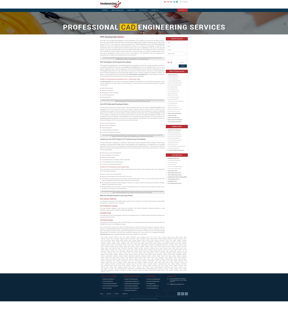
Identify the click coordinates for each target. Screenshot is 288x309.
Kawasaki (180, 249)
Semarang (106, 265)
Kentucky (113, 251)
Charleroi (109, 243)
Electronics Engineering (152, 285)
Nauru (166, 257)
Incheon (181, 248)
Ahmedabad (143, 237)
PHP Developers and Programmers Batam (115, 62)
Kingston (152, 251)
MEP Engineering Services (174, 172)
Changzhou (103, 243)
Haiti (110, 248)
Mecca (166, 256)
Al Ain (155, 237)
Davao (180, 243)
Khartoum (136, 251)
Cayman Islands (150, 241)
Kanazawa (160, 249)
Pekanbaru (118, 260)
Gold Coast (184, 246)
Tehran (130, 267)
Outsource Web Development (110, 285)
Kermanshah (122, 251)
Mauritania (149, 256)
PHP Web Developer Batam (129, 100)
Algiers (111, 238)
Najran (114, 257)
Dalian (154, 243)
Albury (185, 237)
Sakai (156, 262)
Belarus (121, 240)
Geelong (121, 246)
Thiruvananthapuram (159, 267)
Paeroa (148, 259)
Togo (185, 267)
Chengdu (113, 243)
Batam (109, 240)
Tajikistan (175, 265)
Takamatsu (181, 265)
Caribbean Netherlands (135, 241)
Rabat (171, 260)
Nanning (140, 257)
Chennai (118, 243)
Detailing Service (172, 181)
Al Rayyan (164, 237)
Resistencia (120, 262)
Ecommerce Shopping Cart (174, 85)
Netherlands (183, 257)
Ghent (159, 246)
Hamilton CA (146, 248)
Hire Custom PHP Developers (107, 135)
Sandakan (129, 263)
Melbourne (179, 256)
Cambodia (103, 241)
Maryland (121, 256)
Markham (184, 254)
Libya (145, 252)
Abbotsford (116, 237)
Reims (111, 262)
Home (101, 293)
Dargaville (171, 243)
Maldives (135, 254)
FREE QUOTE (182, 10)
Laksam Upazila (173, 251)
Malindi (142, 254)
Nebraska (171, 257)
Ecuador (112, 245)
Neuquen (103, 259)
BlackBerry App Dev (173, 144)
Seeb (102, 265)
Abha (120, 237)
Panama (175, 259)
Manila (169, 254)
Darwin (176, 243)
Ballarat (147, 238)
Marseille (103, 256)
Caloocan (184, 240)
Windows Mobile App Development (176, 146)
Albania (177, 237)
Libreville (140, 252)
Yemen (180, 270)
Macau (164, 252)
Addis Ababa (133, 237)
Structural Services (173, 170)
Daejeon (147, 243)
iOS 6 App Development (174, 148)
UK (108, 268)
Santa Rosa (150, 263)
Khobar (140, 251)
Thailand (147, 267)
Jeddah (136, 249)
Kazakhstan (103, 251)
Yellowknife (176, 270)
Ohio (127, 259)
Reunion (125, 262)
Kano (164, 249)
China (139, 243)
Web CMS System (172, 105)
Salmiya (159, 262)
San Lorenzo (177, 262)
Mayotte (158, 256)
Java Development (172, 103)
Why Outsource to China (174, 111)
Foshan (184, 245)
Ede (116, 245)
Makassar (116, 254)
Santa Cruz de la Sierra (137, 263)
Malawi (126, 254)
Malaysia (131, 254)
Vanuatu (171, 268)
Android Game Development (175, 136)
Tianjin (172, 267)
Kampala (155, 249)
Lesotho (125, 252)
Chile (131, 243)
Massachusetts (132, 256)
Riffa (135, 262)
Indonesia (107, 249)
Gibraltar (163, 246)
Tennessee (139, 267)
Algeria (107, 238)
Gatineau (116, 246)
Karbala (175, 249)
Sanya (168, 263)
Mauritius (154, 256)
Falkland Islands (144, 245)
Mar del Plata (179, 254)
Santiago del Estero (162, 263)
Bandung (160, 238)
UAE (102, 268)
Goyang (102, 248)
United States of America (140, 268)
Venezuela (176, 268)
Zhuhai (107, 271)
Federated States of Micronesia (161, 245)
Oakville (119, 259)
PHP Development (112, 37)
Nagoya (102, 257)
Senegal (115, 265)
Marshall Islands (109, 256)
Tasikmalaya (120, 267)
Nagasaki (184, 256)
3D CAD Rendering (172, 162)
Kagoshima (141, 249)
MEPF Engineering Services (175, 174)
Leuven (129, 252)
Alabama (169, 237)
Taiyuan (170, 265)
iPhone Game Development (174, 140)
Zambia (184, 270)
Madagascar (179, 252)
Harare (157, 248)
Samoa (166, 262)
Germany (147, 246)
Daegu (142, 243)
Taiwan (166, 265)
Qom (168, 260)
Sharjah (149, 265)
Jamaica (128, 249)
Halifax (118, 248)
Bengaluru (139, 240)
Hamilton (141, 248)
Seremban (128, 265)
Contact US (125, 293)
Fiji (169, 245)
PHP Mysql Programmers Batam (107, 100)
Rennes (115, 262)
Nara (156, 257)
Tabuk (162, 265)
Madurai (184, 252)
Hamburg (136, 248)
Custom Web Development (174, 80)
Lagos (167, 251)
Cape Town (123, 241)
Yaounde (171, 270)
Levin (133, 252)
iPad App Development (173, 142)
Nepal (179, 257)
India (185, 248)
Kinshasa (163, 251)
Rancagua (181, 260)
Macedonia (169, 252)
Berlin (152, 240)
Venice (180, 268)
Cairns (167, 240)
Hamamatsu (130, 248)
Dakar (151, 243)
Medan (170, 256)
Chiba (128, 243)
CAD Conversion (172, 164)
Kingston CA (157, 251)
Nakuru (117, 257)
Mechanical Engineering (153, 281)
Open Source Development (175, 119)
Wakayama (117, 270)
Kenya (117, 251)
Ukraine (112, 268)
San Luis (182, 262)
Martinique (115, 256)
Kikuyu (147, 251)
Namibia (122, 257)
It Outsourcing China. (143, 298)
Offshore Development (173, 107)
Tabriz (159, 265)
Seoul (119, 265)
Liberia (136, 252)
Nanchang (131, 257)
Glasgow (178, 246)
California (179, 240)
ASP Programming (172, 93)
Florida (176, 245)
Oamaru (123, 259)
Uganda (105, 268)
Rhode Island (131, 262)
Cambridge (108, 241)
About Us (109, 293)
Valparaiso (161, 268)
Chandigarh (167, 241)
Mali (139, 254)
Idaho (174, 248)
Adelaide (128, 237)
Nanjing (136, 257)
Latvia (105, 252)
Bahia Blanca (132, 238)
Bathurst (113, 240)
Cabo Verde (162, 240)
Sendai (111, 265)
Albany (181, 237)
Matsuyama (143, 256)
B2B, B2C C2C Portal (173, 95)
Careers (117, 293)
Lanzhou (179, 251)
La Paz (156, 252)
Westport (159, 270)
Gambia (111, 246)
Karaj (171, 249)
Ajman (151, 237)
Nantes (144, 257)
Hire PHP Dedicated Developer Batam (114, 104)
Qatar (157, 260)
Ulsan (116, 268)
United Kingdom (131, 268)
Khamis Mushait (129, 251)
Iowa (116, 249)
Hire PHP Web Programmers (151, 135)
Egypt (129, 245)
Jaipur (124, 249)
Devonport (108, 245)
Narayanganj (161, 257)
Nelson (175, 257)
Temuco (134, 267)
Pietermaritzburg (151, 260)
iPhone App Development (174, 138)
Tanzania (111, 267)
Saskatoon (178, 263)
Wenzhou (140, 270)
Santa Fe (144, 263)
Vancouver (166, 268)
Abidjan (105, 237)
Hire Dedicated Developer (174, 121)
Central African (158, 241)
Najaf (110, 257)
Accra (124, 237)
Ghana (151, 246)
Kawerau (184, 249)
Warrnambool (123, 270)
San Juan (171, 262)
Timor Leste (180, 267)
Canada (113, 241)
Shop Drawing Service (173, 179)
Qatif (160, 260)
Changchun (173, 241)
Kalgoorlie (150, 249)
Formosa (180, 245)
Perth (130, 260)
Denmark (103, 245)
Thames (152, 267)
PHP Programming (172, 87)
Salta (163, 262)
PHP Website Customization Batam (129, 59)
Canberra (118, 241)
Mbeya (162, 256)
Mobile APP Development (174, 130)
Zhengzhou (103, 271)
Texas (143, 267)
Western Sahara (152, 270)
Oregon (144, 259)
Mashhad (126, 256)
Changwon (184, 241)
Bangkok (165, 238)
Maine (107, 254)
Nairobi (106, 257)
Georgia (132, 246)
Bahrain (138, 238)
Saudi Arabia (183, 263)
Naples (152, 257)
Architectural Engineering (174, 160)
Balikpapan (143, 238)
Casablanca (143, 241)
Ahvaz (148, 237)
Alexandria (103, 238)
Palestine (162, 259)
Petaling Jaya (138, 260)
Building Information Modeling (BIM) (177, 177)
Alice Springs (116, 238)
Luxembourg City (150, 252)
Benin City (148, 240)
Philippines (144, 260)
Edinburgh (120, 245)
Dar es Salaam (165, 243)
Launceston (109, 252)
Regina (107, 262)
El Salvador (137, 245)
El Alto (133, 245)
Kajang (145, 249)
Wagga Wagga (104, 270)
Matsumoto (138, 256)
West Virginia (145, 270)
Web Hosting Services (173, 117)
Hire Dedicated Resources (174, 183)
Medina (174, 256)
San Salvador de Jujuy (120, 263)
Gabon (102, 246)
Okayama (131, 259)
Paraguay (103, 260)
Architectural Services (173, 158)
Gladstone (173, 246)
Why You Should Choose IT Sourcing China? (116, 195)
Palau (152, 259)
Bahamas (127, 238)
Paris (114, 260)
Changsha (179, 241)
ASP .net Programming (173, 91)
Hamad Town (124, 248)
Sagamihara (140, 262)
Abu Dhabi (111, 237)
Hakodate (114, 248)
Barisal (185, 238)
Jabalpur (120, 249)
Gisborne (168, 246)
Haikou (106, 248)
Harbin (161, 248)
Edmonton (125, 245)
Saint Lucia (151, 262)
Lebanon (120, 252)
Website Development (173, 76)
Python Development (173, 99)
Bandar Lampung (154, 238)
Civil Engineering (151, 283)
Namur (126, 257)
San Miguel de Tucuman (110, 263)
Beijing (117, 240)
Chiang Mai (123, 243)
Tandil (107, 267)
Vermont (184, 268)
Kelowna (108, 251)
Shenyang (154, 265)
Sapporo (173, 263)
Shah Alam (139, 265)
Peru (133, 260)
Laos (183, 251)
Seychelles (133, 265)
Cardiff (128, 241)
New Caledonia (113, 259)
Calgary (174, 240)
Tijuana (175, 267)
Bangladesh (170, 238)
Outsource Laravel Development (176, 101)
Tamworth (103, 267)
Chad (163, 241)
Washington (129, 270)
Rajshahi (176, 260)
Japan (132, 249)
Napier (148, 257)
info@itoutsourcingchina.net (176, 284)
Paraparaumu (109, 260)
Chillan (135, 243)
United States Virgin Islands (152, 268)
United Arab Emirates (122, 268)
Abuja (102, 237)
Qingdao (164, 260)
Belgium (126, 240)
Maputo (173, 254)
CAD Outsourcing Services (174, 168)
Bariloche (181, 238)
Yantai (167, 270)
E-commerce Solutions (173, 97)
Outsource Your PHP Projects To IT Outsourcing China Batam (123, 139)
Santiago (155, 263)
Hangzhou (152, 248)
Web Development (173, 74)
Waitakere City (111, 270)
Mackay (174, 252)
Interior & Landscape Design (175, 166)
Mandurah (165, 254)
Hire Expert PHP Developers (131, 135)
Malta (146, 254)
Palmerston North (169, 259)
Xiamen (163, 270)
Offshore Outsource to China (175, 109)
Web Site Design (172, 115)
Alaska (173, 237)
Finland (172, 245)
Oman (141, 259)
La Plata (160, 252)
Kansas (167, 249)
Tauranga (126, 267)
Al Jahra (159, 237)
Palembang (157, 259)
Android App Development (174, 134)
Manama (154, 254)
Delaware (184, 243)
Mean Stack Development (174, 113)
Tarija (115, 267)
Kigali (144, 251)
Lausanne (115, 252)
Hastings (165, 248)
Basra (105, 240)
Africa (138, 237)
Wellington (135, 270)
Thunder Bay (167, 267)
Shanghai (145, 265)
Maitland (111, 254)
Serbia (123, 265)
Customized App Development (176, 150)
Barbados (176, 238)
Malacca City (121, 254)
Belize (130, 240)
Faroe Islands (151, 245)
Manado (150, 254)
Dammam (159, 243)
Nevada (107, 259)
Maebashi (103, 254)
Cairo (171, 240)
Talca (185, 265)
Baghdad (122, 238)
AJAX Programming (173, 89)
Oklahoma (136, 259)
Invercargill (112, 249)
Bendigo (134, 240)
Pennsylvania (124, 260)
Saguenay (146, 262)
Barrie (102, 240)
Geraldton (142, 246)
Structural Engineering (152, 288)
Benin (143, 240)
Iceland (170, 248)
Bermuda (157, 240)
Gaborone (107, 246)
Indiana (102, 249)
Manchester (159, 254)
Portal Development (173, 78)
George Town (127, 246)
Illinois (177, 248)
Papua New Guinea (182, 259)
